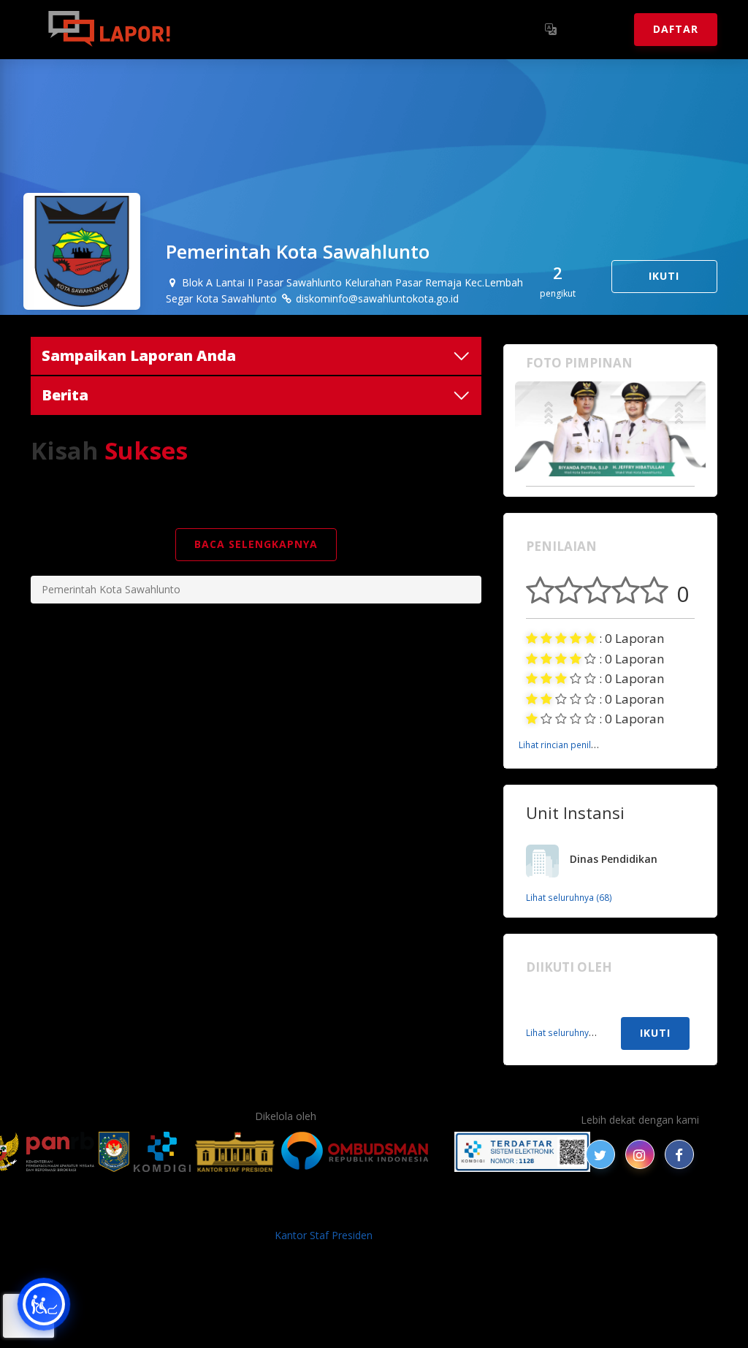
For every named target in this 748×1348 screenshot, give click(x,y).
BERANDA (141, 1211)
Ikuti (664, 276)
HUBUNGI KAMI (646, 1211)
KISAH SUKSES (249, 1211)
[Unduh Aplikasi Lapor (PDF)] (522, 1152)
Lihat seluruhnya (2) (566, 1032)
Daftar (675, 29)
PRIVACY (85, 1211)
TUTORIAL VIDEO (554, 1211)
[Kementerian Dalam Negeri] (114, 1152)
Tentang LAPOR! (249, 29)
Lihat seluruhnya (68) (569, 897)
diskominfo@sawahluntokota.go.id (376, 298)
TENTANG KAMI (461, 1211)
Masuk (597, 29)
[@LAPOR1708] (600, 1154)
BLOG (190, 1211)
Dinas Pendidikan (613, 859)
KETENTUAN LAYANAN (352, 1211)
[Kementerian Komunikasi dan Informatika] (162, 1152)
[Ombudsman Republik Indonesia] (363, 1152)
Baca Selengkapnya (256, 544)
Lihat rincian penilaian (563, 744)
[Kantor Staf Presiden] (235, 1152)
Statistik (345, 29)
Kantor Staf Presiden (324, 1235)
